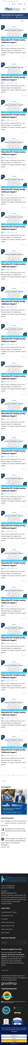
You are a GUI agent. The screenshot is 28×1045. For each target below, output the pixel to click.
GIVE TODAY (5, 970)
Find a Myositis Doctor (7, 915)
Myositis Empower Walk (7, 926)
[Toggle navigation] (24, 9)
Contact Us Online (6, 903)
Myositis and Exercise (7, 929)
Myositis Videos (5, 932)
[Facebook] (6, 1)
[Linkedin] (9, 1)
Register (20, 3)
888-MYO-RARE (5, 893)
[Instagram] (17, 1)
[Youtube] (11, 1)
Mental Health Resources (8, 922)
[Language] (24, 4)
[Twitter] (3, 1)
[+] (14, 32)
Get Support (4, 919)
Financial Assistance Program (9, 912)
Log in (14, 3)
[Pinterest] (14, 1)
